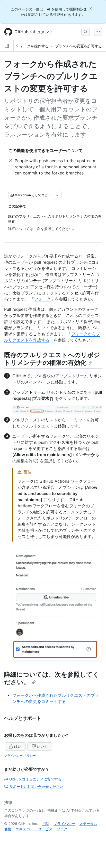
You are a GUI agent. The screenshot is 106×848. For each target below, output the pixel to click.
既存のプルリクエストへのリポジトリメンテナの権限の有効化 (52, 358)
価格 (7, 829)
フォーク (42, 299)
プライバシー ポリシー (20, 755)
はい (17, 746)
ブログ (62, 829)
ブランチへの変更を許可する (78, 46)
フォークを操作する (32, 46)
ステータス (88, 823)
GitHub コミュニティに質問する (35, 779)
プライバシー (64, 823)
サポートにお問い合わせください (36, 786)
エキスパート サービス (33, 829)
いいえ (42, 746)
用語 (45, 823)
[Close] (91, 8)
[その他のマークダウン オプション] (57, 195)
